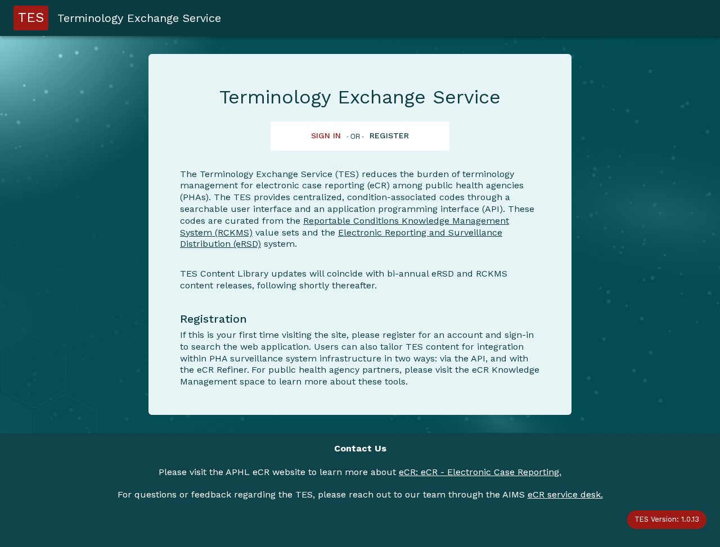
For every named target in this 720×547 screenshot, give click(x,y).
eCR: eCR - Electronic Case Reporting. (480, 472)
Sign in (326, 135)
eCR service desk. (565, 494)
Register (389, 135)
